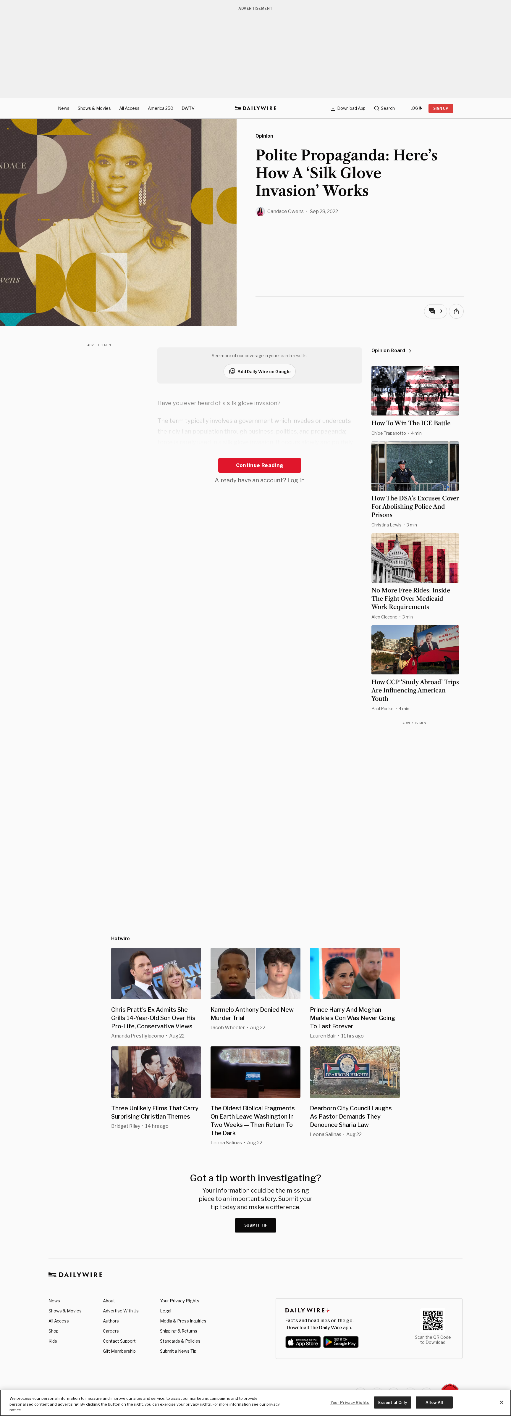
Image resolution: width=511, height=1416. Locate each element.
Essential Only (392, 1402)
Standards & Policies (180, 1340)
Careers (111, 1330)
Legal (165, 1310)
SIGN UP (440, 108)
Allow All (434, 1402)
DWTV (188, 108)
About (109, 1300)
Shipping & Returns (178, 1330)
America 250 (160, 108)
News (63, 108)
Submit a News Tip (178, 1351)
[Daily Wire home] (255, 108)
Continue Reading (259, 465)
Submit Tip (256, 1225)
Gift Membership (119, 1351)
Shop (53, 1330)
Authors (111, 1320)
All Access (129, 108)
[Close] (501, 1402)
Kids (52, 1340)
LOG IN (416, 108)
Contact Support (119, 1340)
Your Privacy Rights (179, 1301)
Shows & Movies (94, 108)
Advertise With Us (121, 1310)
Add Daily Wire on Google (264, 371)
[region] (255, 1403)
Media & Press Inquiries (183, 1320)
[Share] (456, 311)
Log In (296, 480)
